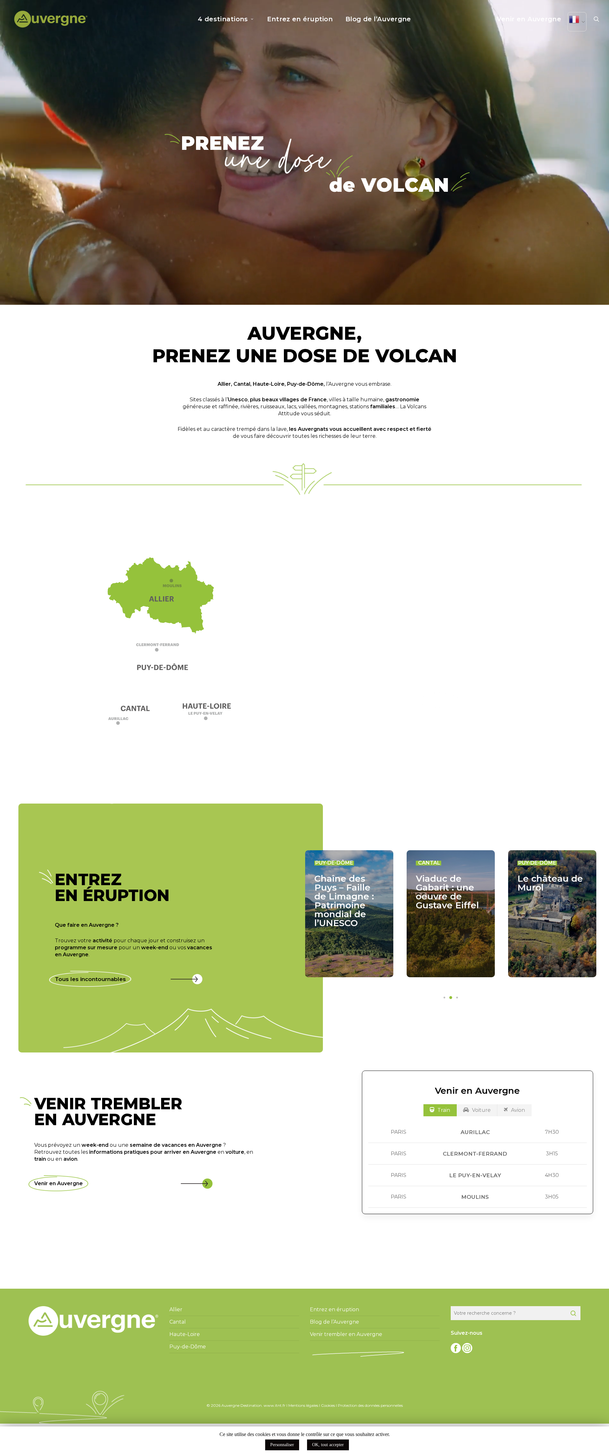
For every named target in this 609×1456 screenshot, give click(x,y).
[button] (164, 650)
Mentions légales (303, 1405)
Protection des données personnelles (370, 1405)
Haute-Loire (269, 384)
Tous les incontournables (90, 979)
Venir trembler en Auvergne (346, 1334)
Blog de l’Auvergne (334, 1322)
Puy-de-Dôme (305, 384)
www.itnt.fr (274, 1405)
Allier (224, 384)
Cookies (328, 1405)
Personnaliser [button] (282, 1444)
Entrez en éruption (334, 1309)
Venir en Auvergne (58, 1183)
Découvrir (439, 700)
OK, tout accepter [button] (328, 1444)
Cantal (241, 384)
